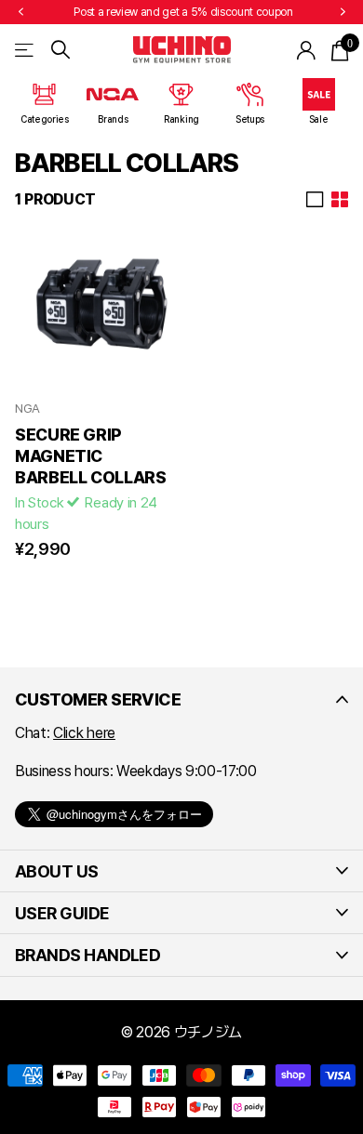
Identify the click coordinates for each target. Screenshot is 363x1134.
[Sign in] (306, 50)
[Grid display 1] (314, 200)
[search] (60, 50)
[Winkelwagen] (339, 50)
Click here (84, 733)
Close (181, 699)
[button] (20, 12)
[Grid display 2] (339, 200)
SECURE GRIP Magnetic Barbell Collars (91, 456)
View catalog (25, 50)
